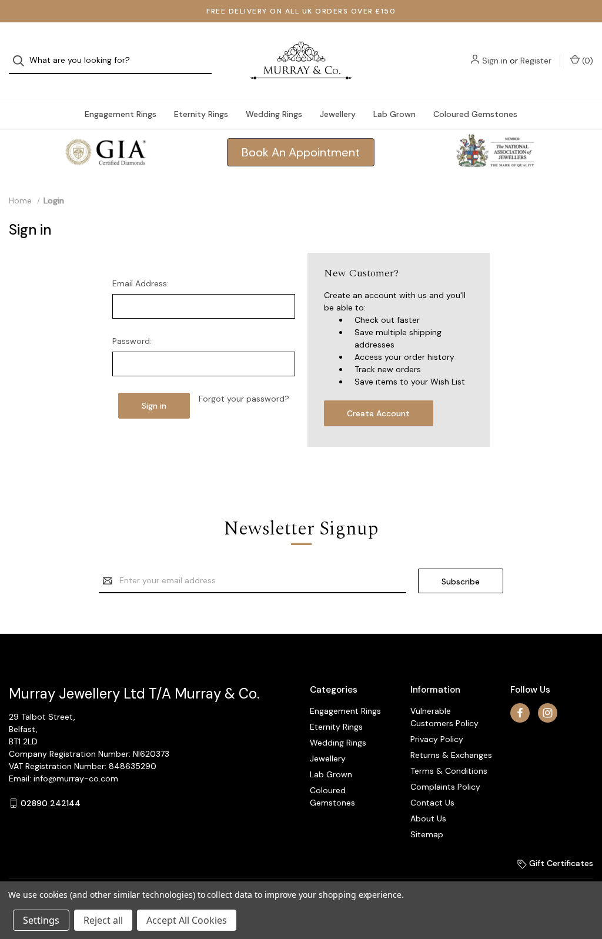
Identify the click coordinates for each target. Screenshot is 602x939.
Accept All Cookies (186, 920)
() (586, 60)
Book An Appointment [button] (301, 152)
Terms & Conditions (448, 771)
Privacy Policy (436, 739)
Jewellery (338, 114)
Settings (41, 920)
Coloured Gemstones (475, 114)
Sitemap (426, 834)
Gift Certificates (560, 863)
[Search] (22, 61)
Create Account (378, 413)
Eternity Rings (201, 114)
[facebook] (520, 713)
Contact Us (432, 802)
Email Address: (140, 283)
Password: (132, 341)
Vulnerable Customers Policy (444, 717)
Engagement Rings (120, 114)
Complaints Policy (445, 786)
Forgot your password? (244, 398)
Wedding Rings (274, 114)
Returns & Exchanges (451, 755)
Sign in (494, 60)
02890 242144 (51, 803)
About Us (428, 818)
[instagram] (548, 713)
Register (535, 60)
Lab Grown (394, 114)
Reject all (103, 920)
